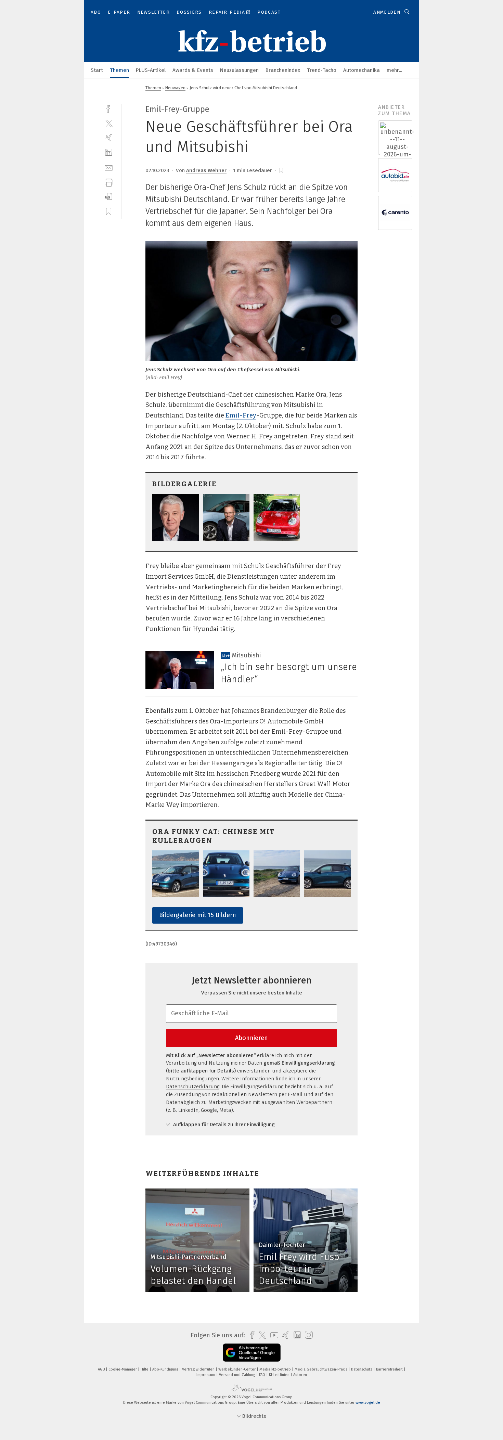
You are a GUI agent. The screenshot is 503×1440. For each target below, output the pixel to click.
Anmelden (386, 12)
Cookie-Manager (123, 1369)
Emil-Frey (240, 415)
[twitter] (108, 123)
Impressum (206, 1375)
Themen (119, 70)
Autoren (300, 1375)
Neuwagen (175, 87)
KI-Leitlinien (280, 1375)
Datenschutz (362, 1369)
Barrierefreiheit (390, 1369)
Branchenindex (283, 70)
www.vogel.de (368, 1402)
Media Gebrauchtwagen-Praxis (321, 1369)
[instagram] (307, 1335)
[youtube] (272, 1335)
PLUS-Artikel (151, 70)
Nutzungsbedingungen (192, 1079)
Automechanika (361, 70)
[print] (108, 182)
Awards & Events (192, 70)
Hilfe (145, 1369)
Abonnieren (251, 1038)
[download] (108, 196)
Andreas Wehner (206, 170)
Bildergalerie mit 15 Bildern (197, 915)
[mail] (108, 167)
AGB (102, 1369)
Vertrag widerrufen (199, 1369)
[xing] (108, 137)
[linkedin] (108, 152)
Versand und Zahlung (237, 1375)
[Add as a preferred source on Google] (252, 1352)
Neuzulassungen (239, 70)
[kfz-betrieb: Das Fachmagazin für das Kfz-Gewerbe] (97, 69)
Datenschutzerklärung (192, 1086)
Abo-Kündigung (165, 1369)
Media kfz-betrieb (275, 1369)
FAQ (262, 1375)
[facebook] (108, 108)
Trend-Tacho (321, 70)
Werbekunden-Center (237, 1369)
